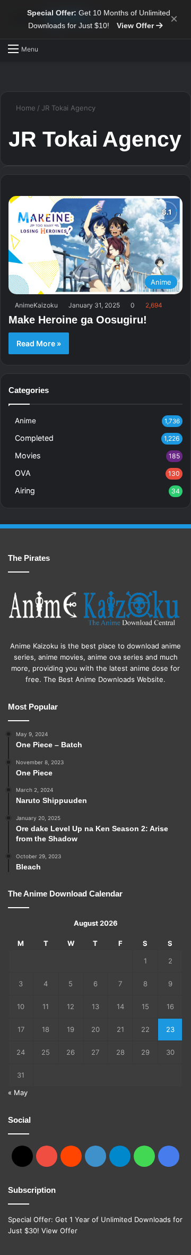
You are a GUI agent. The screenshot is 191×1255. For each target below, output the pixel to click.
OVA (23, 472)
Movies (27, 455)
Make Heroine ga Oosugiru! (77, 320)
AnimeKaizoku (36, 305)
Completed (34, 437)
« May (18, 1092)
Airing (25, 490)
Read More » (38, 343)
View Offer (136, 25)
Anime (25, 420)
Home (25, 108)
